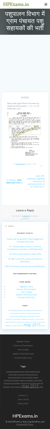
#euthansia (23, 313)
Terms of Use (23, 399)
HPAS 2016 (20, 326)
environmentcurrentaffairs (13, 322)
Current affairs (39, 319)
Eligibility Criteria (26, 286)
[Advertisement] (25, 66)
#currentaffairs (15, 313)
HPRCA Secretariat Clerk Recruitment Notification (25, 266)
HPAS (14, 326)
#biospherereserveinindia (34, 310)
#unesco (37, 316)
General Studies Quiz (26, 297)
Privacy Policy (23, 403)
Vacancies (25, 97)
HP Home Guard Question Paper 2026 (25, 254)
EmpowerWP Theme (25, 424)
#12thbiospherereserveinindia (17, 310)
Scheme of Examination (26, 289)
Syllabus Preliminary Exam (26, 294)
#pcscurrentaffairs (28, 316)
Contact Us (23, 395)
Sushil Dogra (20, 164)
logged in (26, 216)
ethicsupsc (25, 322)
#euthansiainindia (34, 313)
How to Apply (26, 292)
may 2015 (32, 324)
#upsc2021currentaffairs (13, 319)
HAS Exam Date (37, 322)
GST (30, 322)
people (43, 326)
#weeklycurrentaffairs (28, 319)
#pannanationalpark (16, 316)
